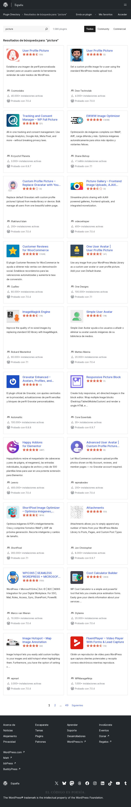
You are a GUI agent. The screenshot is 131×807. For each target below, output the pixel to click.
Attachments (95, 507)
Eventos (104, 730)
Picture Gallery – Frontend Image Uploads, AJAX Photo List (104, 183)
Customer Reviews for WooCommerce (36, 248)
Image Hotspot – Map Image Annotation (37, 640)
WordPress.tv (76, 741)
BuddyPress (12, 769)
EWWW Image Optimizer (103, 116)
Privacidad (9, 741)
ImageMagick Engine (36, 311)
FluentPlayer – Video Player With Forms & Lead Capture (105, 640)
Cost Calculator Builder (102, 573)
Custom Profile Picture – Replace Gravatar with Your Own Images (41, 183)
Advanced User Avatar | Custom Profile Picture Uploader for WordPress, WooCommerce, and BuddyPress (103, 444)
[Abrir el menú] (126, 5)
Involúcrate (105, 724)
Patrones (40, 741)
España (15, 783)
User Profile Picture (36, 50)
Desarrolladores (76, 736)
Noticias (8, 730)
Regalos (105, 741)
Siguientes (77, 705)
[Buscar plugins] (46, 29)
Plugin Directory (11, 14)
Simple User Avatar (99, 311)
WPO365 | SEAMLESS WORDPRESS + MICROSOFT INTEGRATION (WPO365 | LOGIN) (41, 575)
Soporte (72, 730)
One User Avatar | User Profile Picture (99, 248)
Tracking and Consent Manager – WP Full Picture (40, 117)
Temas (39, 730)
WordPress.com (14, 752)
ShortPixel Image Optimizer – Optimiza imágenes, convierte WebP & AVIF (41, 509)
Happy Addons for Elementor (32, 444)
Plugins (39, 736)
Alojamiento (10, 736)
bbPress (9, 763)
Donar (104, 736)
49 (66, 705)
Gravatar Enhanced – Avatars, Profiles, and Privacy (37, 379)
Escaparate (41, 724)
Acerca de (9, 724)
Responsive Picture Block (103, 377)
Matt (7, 757)
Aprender (72, 724)
